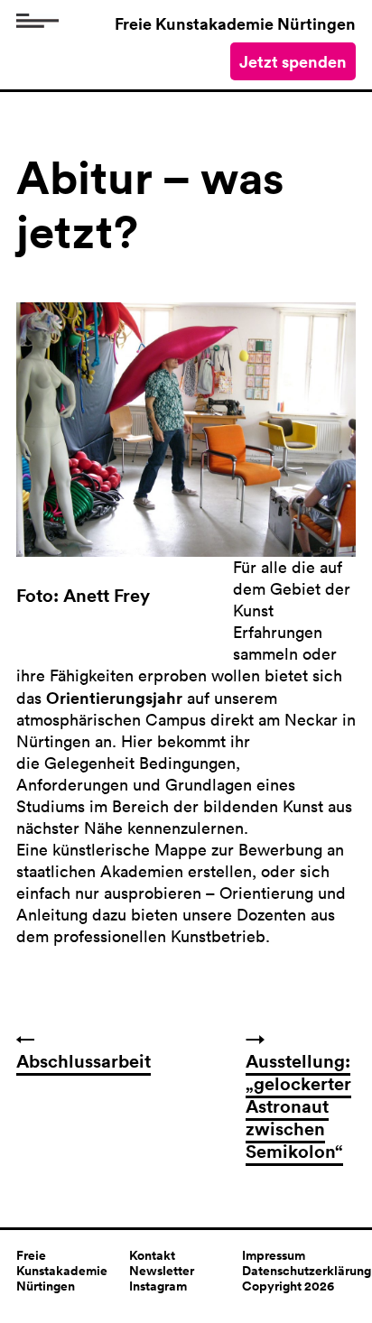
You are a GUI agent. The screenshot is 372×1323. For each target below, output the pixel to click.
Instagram (158, 1286)
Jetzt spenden (293, 61)
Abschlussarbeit (83, 1061)
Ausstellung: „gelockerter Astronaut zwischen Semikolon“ (298, 1106)
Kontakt (152, 1255)
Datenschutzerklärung (306, 1271)
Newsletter (161, 1271)
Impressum (273, 1255)
